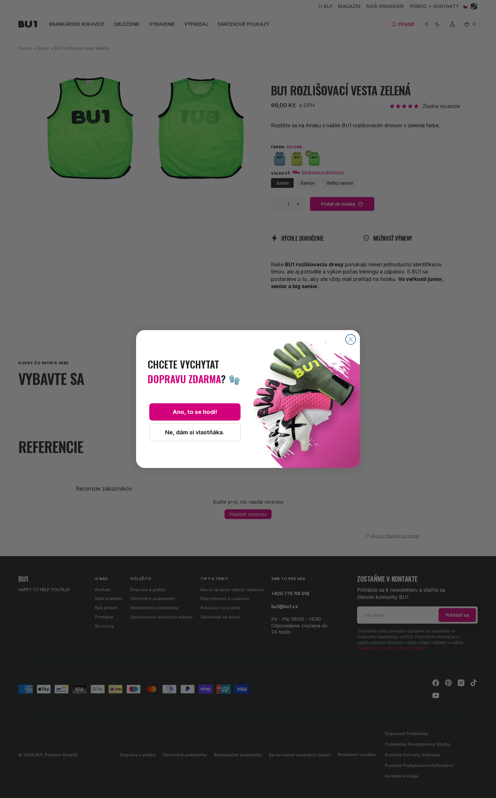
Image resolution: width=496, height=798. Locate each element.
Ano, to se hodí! (195, 411)
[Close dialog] (351, 339)
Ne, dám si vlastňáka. (195, 432)
